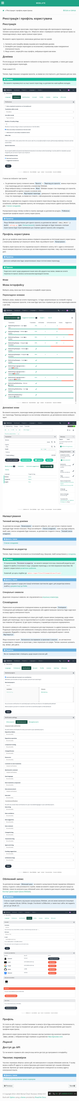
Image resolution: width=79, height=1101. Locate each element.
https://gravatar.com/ (55, 1037)
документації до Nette (19, 586)
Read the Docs (40, 1097)
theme (23, 1097)
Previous (8, 1086)
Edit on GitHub (70, 10)
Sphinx (12, 1097)
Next (72, 1086)
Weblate (41, 3)
